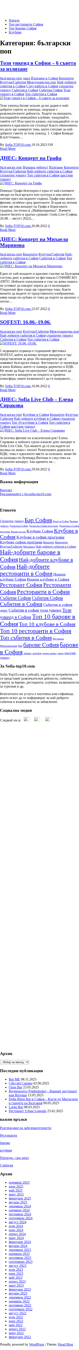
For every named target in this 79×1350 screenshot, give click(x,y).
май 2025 (15, 1190)
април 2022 (17, 1329)
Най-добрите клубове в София (36, 418)
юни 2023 (16, 1273)
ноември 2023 (19, 1254)
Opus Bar (15, 1087)
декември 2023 (20, 1250)
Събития (6, 1165)
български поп (11, 78)
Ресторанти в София (43, 591)
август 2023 (17, 1265)
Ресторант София (21, 585)
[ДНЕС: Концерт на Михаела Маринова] (31, 266)
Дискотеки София (18, 526)
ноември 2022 (19, 1301)
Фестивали (58, 639)
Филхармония (8, 645)
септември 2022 (20, 1309)
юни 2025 (16, 1186)
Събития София (51, 90)
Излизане (56, 167)
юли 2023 (16, 1269)
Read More (8, 148)
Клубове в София (36, 414)
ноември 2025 (19, 1182)
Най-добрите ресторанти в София (26, 570)
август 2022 (17, 1313)
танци (60, 653)
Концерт (48, 542)
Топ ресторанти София (26, 24)
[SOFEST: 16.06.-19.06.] (18, 343)
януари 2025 (18, 1202)
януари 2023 (18, 1293)
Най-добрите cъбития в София (49, 171)
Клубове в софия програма (40, 537)
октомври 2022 (20, 1305)
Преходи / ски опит (14, 1158)
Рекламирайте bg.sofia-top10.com (25, 494)
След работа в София (42, 86)
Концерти (66, 78)
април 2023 (17, 1281)
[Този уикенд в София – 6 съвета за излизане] (34, 98)
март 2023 (16, 1285)
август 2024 (17, 1222)
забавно (27, 653)
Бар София (38, 520)
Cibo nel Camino (20, 1083)
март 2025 (16, 1194)
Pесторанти (8, 1135)
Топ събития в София (41, 94)
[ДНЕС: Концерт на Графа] (21, 183)
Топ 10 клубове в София (30, 422)
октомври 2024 (20, 1214)
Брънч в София (61, 521)
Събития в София (25, 90)
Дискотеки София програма (43, 526)
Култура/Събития (13, 82)
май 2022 (15, 1325)
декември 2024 (20, 1206)
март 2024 (16, 1238)
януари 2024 (18, 1246)
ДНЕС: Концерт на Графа (30, 158)
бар (20, 645)
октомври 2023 (20, 1258)
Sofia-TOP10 (9, 5)
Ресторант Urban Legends (27, 1111)
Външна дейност (35, 167)
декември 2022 (20, 1297)
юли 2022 (16, 1317)
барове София (41, 645)
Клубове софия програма (21, 542)
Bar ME (14, 1079)
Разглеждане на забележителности (25, 1128)
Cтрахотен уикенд (12, 521)
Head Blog (65, 1344)
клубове (6, 1150)
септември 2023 (20, 1262)
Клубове (15, 32)
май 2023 (15, 1277)
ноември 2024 (19, 1210)
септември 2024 (20, 1218)
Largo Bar (16, 1107)
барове (5, 1143)
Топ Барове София (22, 28)
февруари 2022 (20, 1337)
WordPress (36, 1344)
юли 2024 (16, 1226)
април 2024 (17, 1234)
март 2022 (16, 1333)
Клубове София (40, 531)
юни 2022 (16, 1321)
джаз (26, 78)
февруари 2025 (20, 1198)
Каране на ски (18, 531)
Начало (14, 20)
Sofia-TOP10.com (18, 145)
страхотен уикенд (13, 175)
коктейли (37, 653)
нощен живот (50, 653)
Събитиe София (15, 598)
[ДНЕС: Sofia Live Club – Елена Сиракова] (32, 430)
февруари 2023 (20, 1289)
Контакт (6, 490)
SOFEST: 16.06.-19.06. (25, 322)
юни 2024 (16, 1230)
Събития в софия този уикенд (35, 610)
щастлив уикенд (23, 426)
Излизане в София (44, 78)
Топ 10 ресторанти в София (35, 630)
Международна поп (41, 82)
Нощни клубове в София (48, 579)
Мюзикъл (29, 546)
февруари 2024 (20, 1242)
